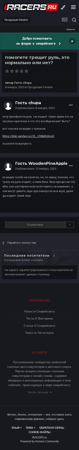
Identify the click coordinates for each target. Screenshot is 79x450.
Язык (16, 427)
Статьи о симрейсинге (39, 325)
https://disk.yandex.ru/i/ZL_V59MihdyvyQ (28, 136)
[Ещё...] (70, 105)
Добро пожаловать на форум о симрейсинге (36, 41)
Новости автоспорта (39, 332)
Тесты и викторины (39, 318)
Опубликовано (35, 108)
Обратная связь (51, 427)
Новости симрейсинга (39, 311)
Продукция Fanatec (40, 87)
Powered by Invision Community (39, 441)
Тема (30, 427)
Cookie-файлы (39, 432)
